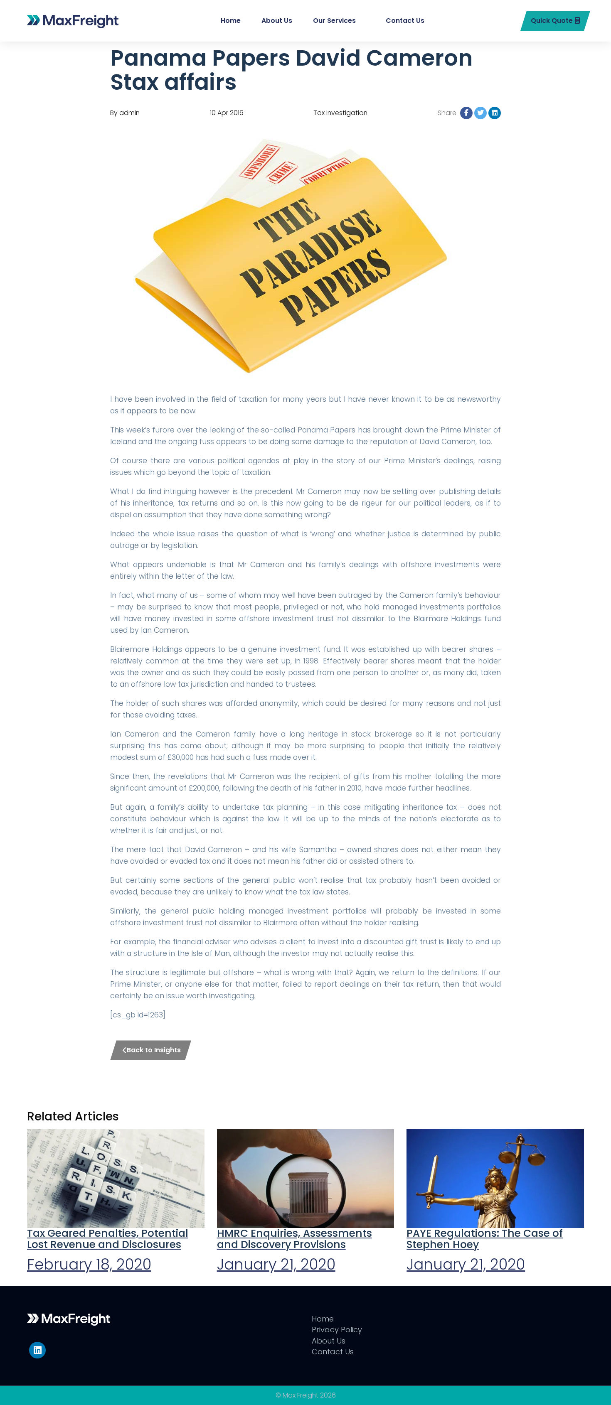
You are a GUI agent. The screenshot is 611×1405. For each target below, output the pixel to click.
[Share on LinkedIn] (494, 113)
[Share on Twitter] (480, 113)
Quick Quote (552, 20)
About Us (276, 20)
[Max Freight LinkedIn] (37, 1350)
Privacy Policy (337, 1329)
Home (231, 20)
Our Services (334, 20)
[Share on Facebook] (466, 113)
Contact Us (405, 20)
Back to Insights (154, 1050)
